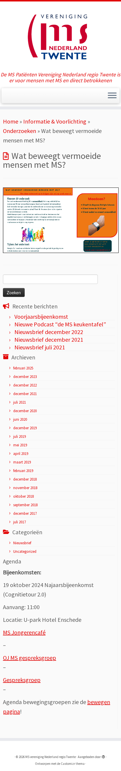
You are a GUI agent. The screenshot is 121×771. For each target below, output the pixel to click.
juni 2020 (20, 419)
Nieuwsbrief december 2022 (48, 332)
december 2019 (25, 427)
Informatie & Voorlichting (54, 121)
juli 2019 (19, 436)
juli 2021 (19, 402)
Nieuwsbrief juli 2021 (39, 347)
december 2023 (25, 376)
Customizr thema (73, 764)
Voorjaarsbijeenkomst (41, 316)
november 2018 (25, 487)
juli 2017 (19, 522)
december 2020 (25, 410)
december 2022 (25, 385)
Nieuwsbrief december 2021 (48, 339)
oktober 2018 (23, 496)
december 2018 (25, 479)
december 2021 (25, 393)
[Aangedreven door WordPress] (103, 756)
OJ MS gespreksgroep (29, 657)
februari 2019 (23, 470)
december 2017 (25, 513)
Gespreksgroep (22, 679)
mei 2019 (20, 445)
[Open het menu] (112, 95)
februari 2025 (23, 368)
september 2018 (25, 504)
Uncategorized (24, 551)
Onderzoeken (19, 130)
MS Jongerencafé (24, 632)
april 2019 (20, 453)
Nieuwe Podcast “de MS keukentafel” (60, 324)
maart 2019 (22, 462)
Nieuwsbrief (22, 542)
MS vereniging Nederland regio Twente (50, 757)
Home (10, 121)
